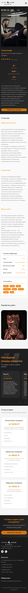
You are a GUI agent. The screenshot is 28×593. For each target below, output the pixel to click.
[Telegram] (2, 551)
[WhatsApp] (6, 551)
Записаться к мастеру (14, 109)
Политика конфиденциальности (11, 581)
